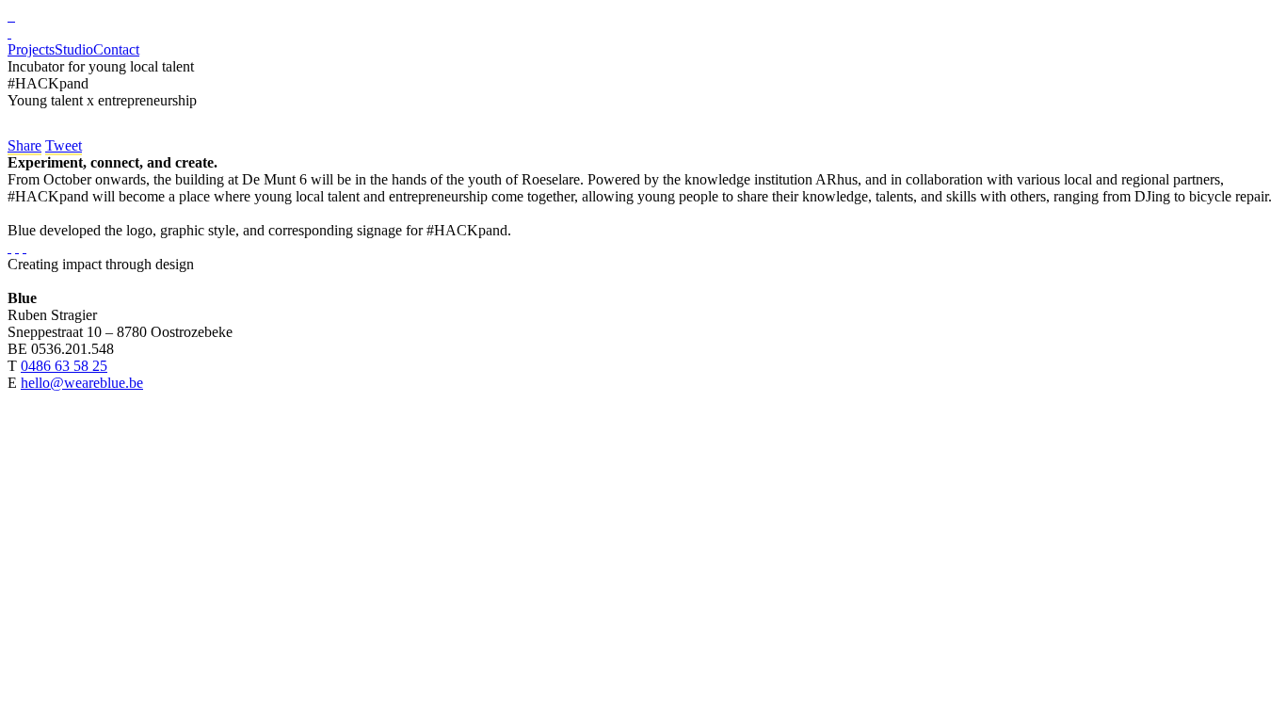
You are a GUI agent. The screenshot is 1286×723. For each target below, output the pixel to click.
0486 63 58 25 (64, 366)
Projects (31, 49)
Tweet (63, 145)
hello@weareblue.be (82, 383)
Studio (74, 49)
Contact (116, 49)
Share (24, 145)
